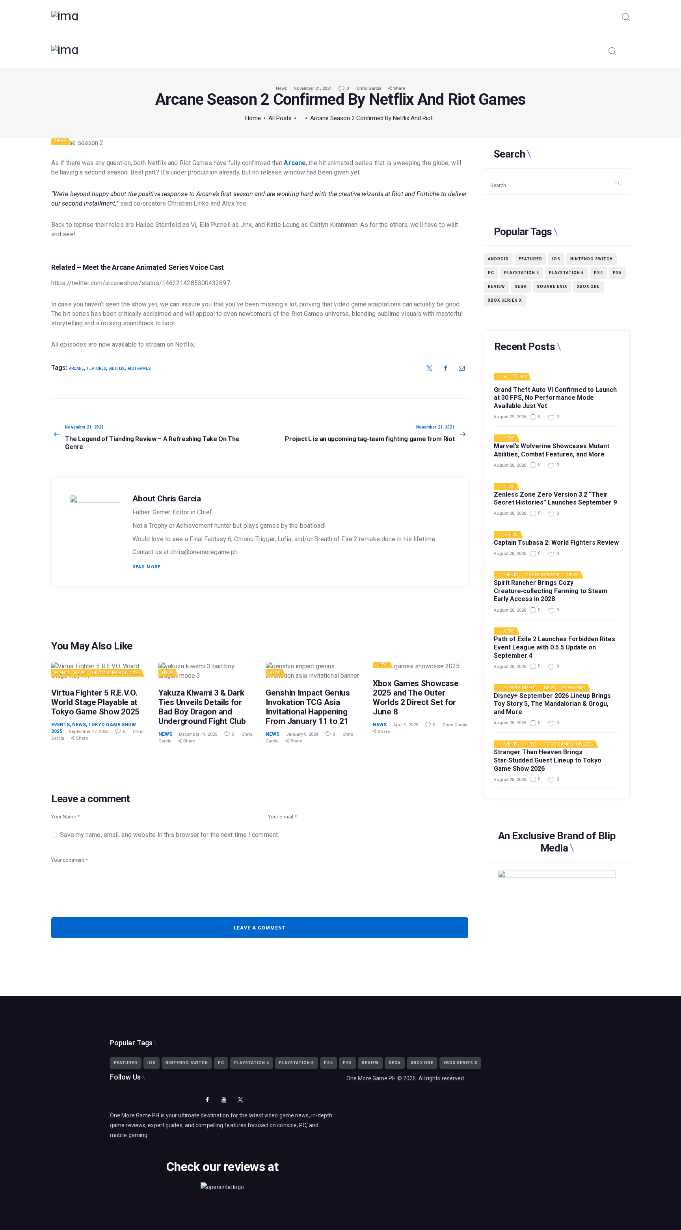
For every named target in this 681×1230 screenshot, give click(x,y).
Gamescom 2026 (542, 575)
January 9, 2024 (302, 734)
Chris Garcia (370, 88)
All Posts (280, 118)
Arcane (295, 163)
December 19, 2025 (198, 734)
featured (96, 368)
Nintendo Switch (591, 259)
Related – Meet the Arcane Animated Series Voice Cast (137, 267)
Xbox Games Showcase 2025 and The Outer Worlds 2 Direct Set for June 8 (415, 697)
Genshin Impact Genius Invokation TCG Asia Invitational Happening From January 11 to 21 (308, 707)
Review (496, 286)
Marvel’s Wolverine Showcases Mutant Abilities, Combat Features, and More (551, 450)
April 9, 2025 (405, 724)
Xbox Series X (505, 300)
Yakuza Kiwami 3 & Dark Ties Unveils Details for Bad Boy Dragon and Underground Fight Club (202, 707)
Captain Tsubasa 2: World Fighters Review (556, 542)
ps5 (617, 273)
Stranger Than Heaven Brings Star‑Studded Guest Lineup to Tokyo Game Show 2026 (547, 760)
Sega (521, 286)
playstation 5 (566, 273)
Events (62, 673)
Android (498, 259)
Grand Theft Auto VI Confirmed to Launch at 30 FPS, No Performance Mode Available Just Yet (555, 398)
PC (491, 273)
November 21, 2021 (313, 88)
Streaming (573, 688)
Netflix (117, 368)
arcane (76, 368)
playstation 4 (521, 273)
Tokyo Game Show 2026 (568, 744)
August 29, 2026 (510, 416)
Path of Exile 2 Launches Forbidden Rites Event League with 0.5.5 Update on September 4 (554, 647)
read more (146, 567)
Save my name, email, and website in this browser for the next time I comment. (169, 835)
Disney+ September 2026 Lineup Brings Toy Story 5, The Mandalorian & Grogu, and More (552, 704)
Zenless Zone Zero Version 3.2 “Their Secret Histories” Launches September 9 (555, 498)
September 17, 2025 (88, 731)
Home (253, 118)
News (281, 88)
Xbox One (588, 286)
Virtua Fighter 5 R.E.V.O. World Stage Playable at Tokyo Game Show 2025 (95, 702)
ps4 (598, 273)
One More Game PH (371, 1078)
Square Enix (552, 286)
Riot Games (139, 368)
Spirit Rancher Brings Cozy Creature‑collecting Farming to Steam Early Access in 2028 (550, 591)
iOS (556, 259)
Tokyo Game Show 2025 (114, 673)
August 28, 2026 (510, 465)
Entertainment (519, 688)
